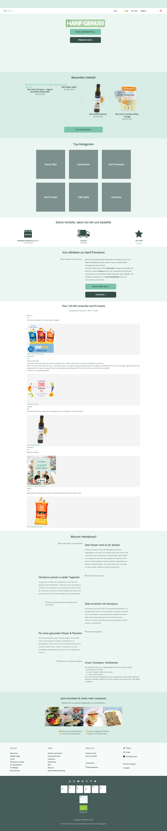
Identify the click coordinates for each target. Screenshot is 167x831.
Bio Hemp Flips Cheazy (34, 527)
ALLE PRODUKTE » (83, 129)
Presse (12, 759)
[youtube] (79, 781)
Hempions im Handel (17, 762)
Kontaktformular (131, 756)
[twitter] (96, 781)
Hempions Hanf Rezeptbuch (36, 486)
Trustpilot (139, 243)
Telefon (128, 748)
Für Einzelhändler (16, 765)
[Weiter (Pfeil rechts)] (163, 415)
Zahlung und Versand (55, 753)
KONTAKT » (101, 294)
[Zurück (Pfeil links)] (3, 415)
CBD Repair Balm (32, 404)
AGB (49, 765)
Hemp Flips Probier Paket (35, 354)
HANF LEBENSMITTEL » (85, 32)
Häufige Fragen (15, 756)
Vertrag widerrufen (54, 756)
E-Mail (128, 752)
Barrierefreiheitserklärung (56, 771)
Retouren (51, 768)
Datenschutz (52, 762)
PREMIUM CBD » (85, 40)
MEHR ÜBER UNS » (100, 286)
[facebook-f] (88, 781)
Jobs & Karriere (15, 771)
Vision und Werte (91, 756)
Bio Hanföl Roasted (33, 445)
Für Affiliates (14, 768)
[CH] (160, 10)
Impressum (51, 759)
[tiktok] (71, 781)
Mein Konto (14, 753)
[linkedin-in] (83, 781)
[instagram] (75, 781)
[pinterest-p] (92, 781)
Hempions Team (90, 753)
